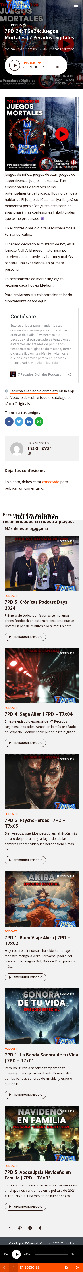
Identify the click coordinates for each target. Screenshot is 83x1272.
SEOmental (31, 1243)
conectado (50, 481)
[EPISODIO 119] (42, 563)
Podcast (11, 596)
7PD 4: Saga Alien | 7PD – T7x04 (38, 714)
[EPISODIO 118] (42, 675)
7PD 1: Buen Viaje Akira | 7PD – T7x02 (37, 940)
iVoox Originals (17, 403)
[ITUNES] (20, 1228)
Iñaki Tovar (19, 25)
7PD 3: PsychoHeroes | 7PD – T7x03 (35, 823)
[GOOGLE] (40, 1228)
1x (73, 1254)
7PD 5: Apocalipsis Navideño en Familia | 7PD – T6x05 (38, 1175)
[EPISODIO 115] (42, 1015)
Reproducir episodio (28, 637)
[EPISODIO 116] (42, 898)
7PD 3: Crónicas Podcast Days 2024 (36, 605)
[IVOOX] (10, 1228)
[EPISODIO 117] (42, 781)
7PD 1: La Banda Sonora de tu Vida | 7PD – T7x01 (41, 1058)
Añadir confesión (63, 49)
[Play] (16, 1254)
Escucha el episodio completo (34, 391)
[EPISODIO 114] (42, 1133)
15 (5, 1254)
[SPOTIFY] (30, 1228)
